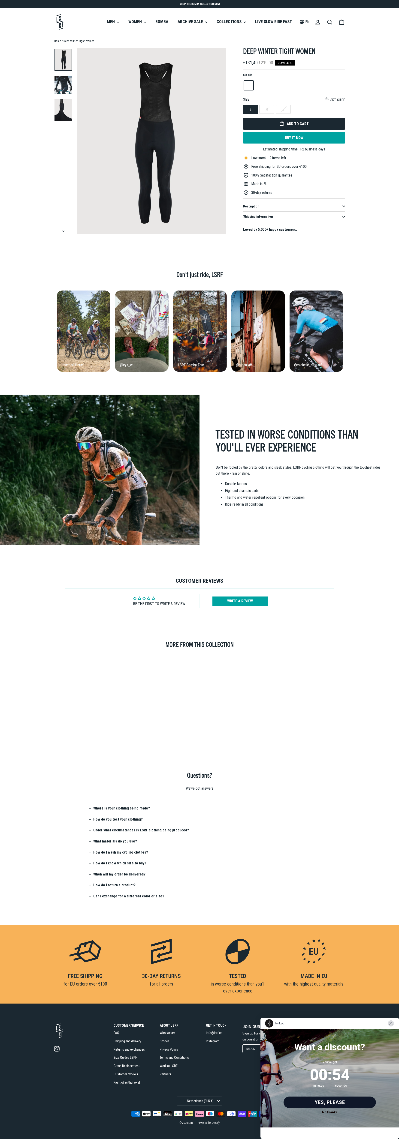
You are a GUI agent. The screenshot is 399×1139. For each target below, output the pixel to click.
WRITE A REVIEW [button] (240, 601)
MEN (111, 21)
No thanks (330, 1112)
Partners (165, 1074)
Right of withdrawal (127, 1082)
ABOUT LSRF (169, 1025)
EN (307, 22)
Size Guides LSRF (125, 1057)
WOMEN (135, 21)
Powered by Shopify (209, 1122)
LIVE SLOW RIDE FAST (273, 21)
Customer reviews (126, 1074)
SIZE (294, 100)
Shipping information (258, 216)
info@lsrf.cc (214, 1033)
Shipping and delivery (127, 1041)
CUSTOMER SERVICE (129, 1025)
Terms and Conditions (174, 1057)
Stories (164, 1041)
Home (57, 41)
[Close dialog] (390, 1023)
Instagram (212, 1041)
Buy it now (294, 137)
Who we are (167, 1033)
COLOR (247, 75)
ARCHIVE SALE (191, 21)
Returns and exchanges (129, 1049)
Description (251, 206)
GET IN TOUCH (216, 1025)
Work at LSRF (169, 1066)
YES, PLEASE (330, 1102)
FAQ (116, 1033)
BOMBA (161, 21)
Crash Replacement (127, 1066)
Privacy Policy (169, 1049)
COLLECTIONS (229, 21)
